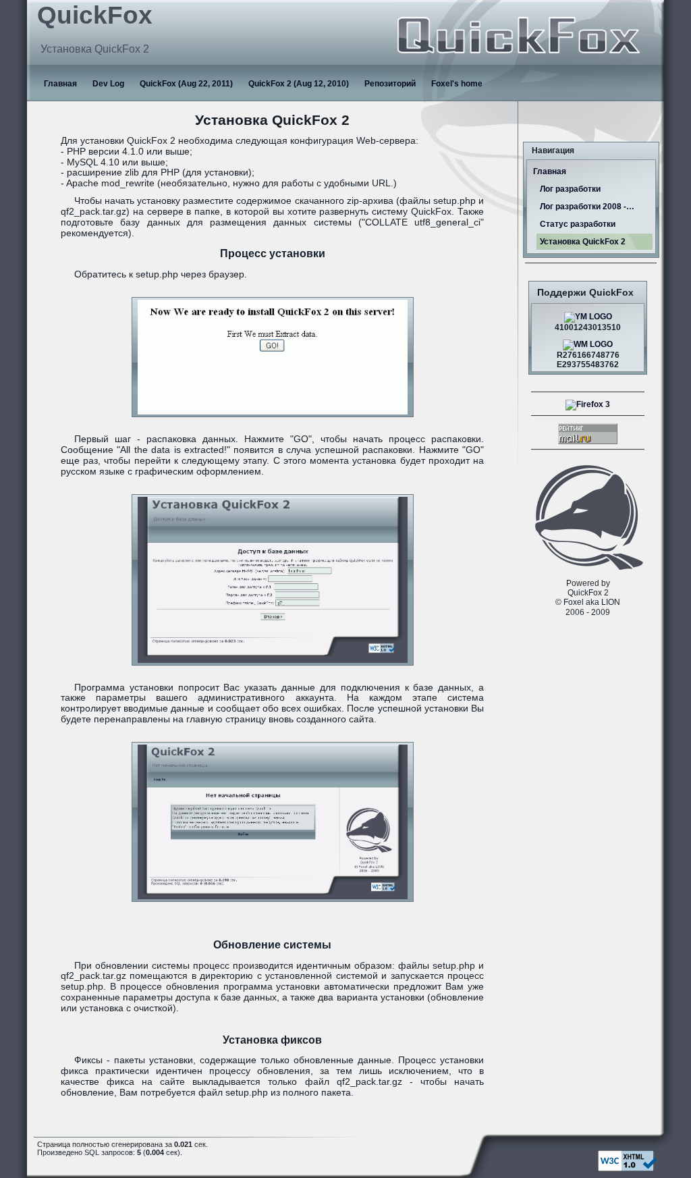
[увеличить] (273, 357)
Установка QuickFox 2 (583, 241)
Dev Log (108, 83)
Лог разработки (570, 189)
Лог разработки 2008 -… (587, 206)
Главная (60, 83)
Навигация (553, 150)
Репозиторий (390, 83)
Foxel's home (456, 83)
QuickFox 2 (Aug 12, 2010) (298, 83)
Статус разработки (577, 224)
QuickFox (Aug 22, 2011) (186, 83)
